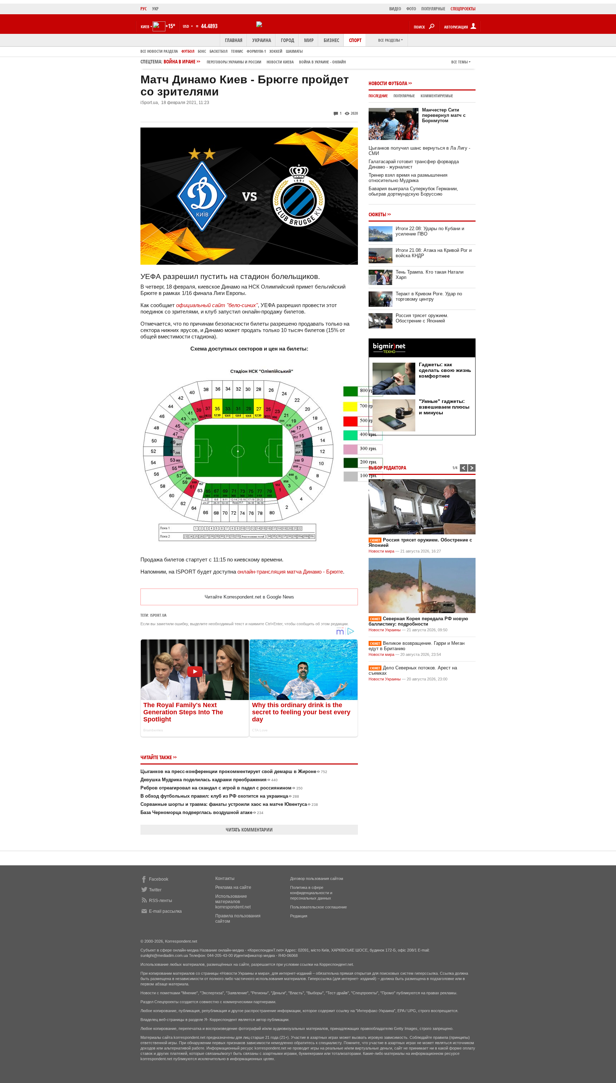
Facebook (158, 879)
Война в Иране (255, 61)
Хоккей (276, 51)
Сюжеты (377, 214)
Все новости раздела (159, 51)
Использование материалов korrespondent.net (233, 902)
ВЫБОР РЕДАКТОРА (387, 467)
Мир (309, 40)
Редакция (298, 916)
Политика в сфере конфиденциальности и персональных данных (311, 892)
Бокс (202, 51)
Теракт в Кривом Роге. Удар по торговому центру (429, 296)
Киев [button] (145, 26)
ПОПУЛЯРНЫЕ (433, 9)
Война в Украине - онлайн (322, 61)
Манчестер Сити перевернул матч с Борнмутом (444, 115)
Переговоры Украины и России (234, 61)
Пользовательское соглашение (318, 907)
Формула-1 (256, 51)
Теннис (237, 51)
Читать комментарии (249, 829)
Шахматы (294, 51)
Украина (261, 40)
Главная (233, 40)
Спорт (355, 40)
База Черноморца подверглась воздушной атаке (201, 812)
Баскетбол (218, 51)
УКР (155, 9)
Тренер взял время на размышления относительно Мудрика (408, 177)
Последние (378, 95)
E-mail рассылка (165, 911)
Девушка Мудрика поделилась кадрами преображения (209, 779)
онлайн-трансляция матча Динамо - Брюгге (290, 572)
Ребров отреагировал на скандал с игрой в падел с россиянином (221, 788)
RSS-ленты (160, 900)
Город (287, 40)
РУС (143, 9)
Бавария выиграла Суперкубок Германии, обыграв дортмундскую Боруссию (413, 191)
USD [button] (186, 26)
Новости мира (381, 551)
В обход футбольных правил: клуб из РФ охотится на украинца (219, 796)
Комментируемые (437, 95)
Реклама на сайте (233, 887)
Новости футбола (388, 83)
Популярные (404, 95)
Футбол (187, 51)
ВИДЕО (395, 9)
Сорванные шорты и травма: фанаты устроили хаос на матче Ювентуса (229, 804)
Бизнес (331, 40)
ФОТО (411, 9)
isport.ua (158, 615)
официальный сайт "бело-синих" (217, 305)
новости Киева (280, 61)
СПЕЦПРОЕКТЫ (463, 9)
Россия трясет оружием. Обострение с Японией (422, 318)
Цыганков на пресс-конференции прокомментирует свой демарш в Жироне (233, 771)
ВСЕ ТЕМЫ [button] (459, 61)
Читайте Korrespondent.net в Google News (249, 597)
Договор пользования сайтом (316, 878)
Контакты (225, 878)
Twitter (155, 889)
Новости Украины (385, 630)
